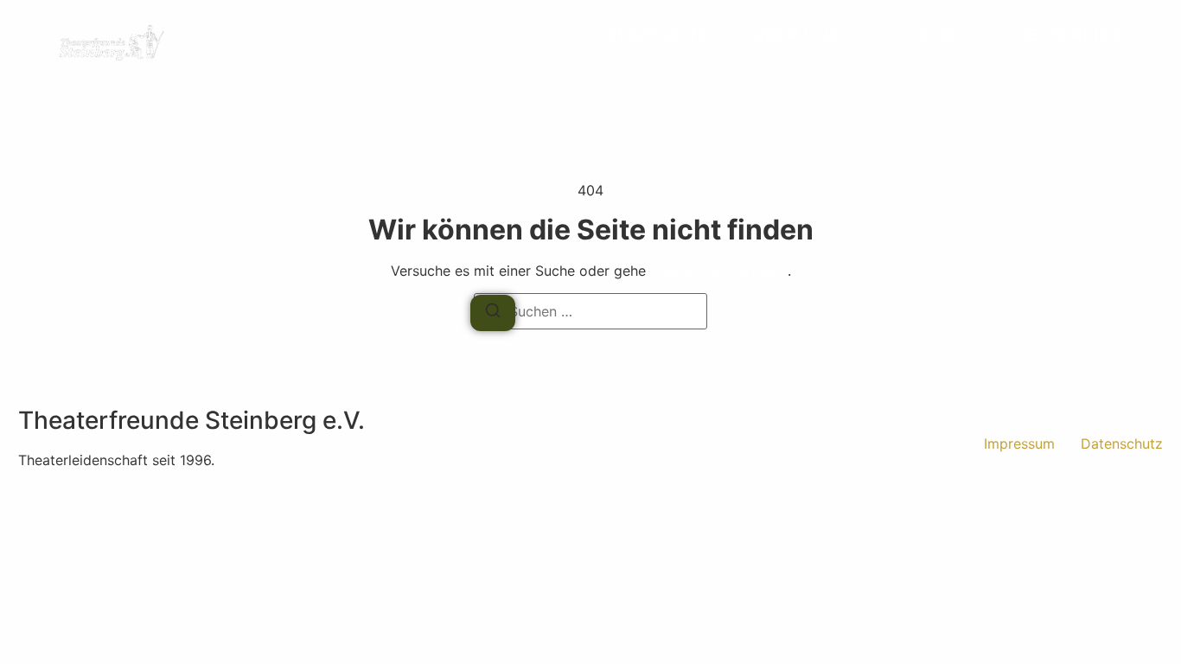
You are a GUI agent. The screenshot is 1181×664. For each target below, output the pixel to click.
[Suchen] (492, 313)
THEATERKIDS (1063, 34)
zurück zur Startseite (719, 270)
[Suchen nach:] (590, 311)
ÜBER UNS (795, 34)
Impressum (1019, 443)
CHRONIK (922, 34)
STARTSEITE (657, 34)
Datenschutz (1122, 443)
